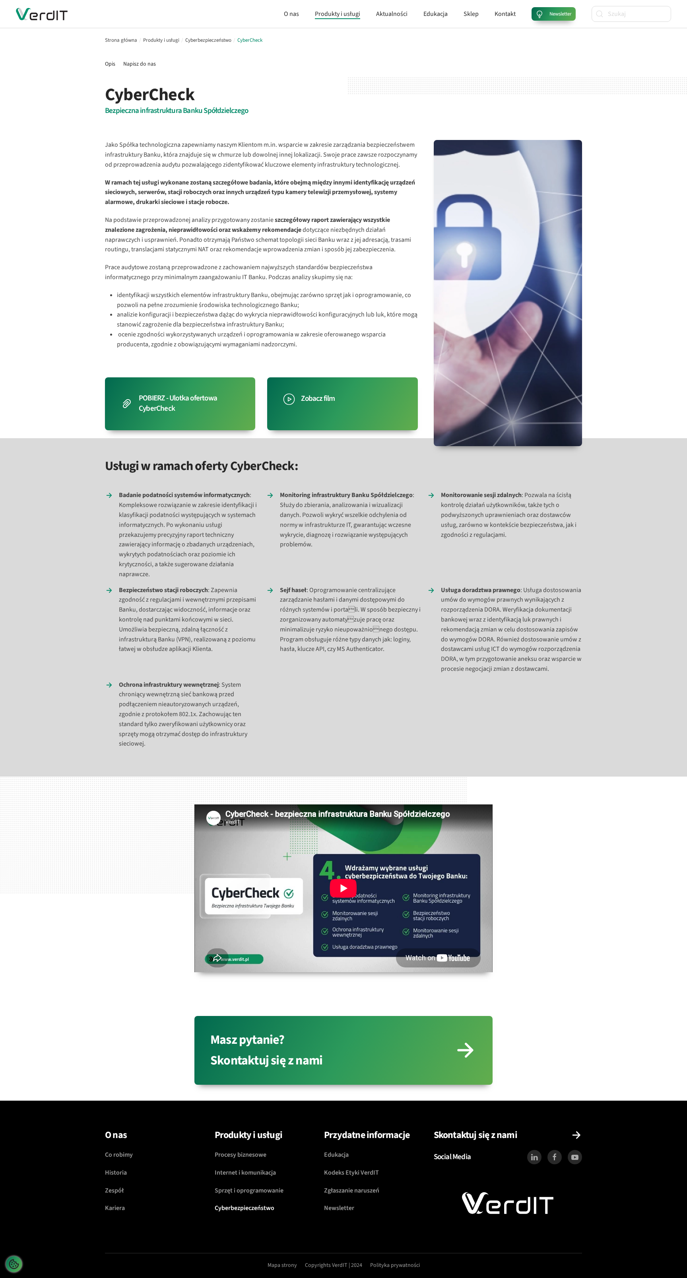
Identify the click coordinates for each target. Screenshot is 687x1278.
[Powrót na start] (42, 14)
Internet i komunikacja (245, 1172)
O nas (291, 14)
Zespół (114, 1190)
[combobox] (631, 14)
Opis (110, 64)
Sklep (471, 14)
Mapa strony (282, 1265)
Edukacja (336, 1154)
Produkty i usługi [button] (337, 14)
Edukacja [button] (435, 14)
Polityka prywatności (395, 1265)
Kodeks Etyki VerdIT (351, 1172)
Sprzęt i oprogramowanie (249, 1190)
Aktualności (392, 14)
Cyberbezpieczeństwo (244, 1208)
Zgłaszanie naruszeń (351, 1190)
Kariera (115, 1208)
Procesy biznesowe (240, 1154)
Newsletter (339, 1208)
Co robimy (119, 1154)
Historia (116, 1172)
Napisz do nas (139, 64)
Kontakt (505, 14)
